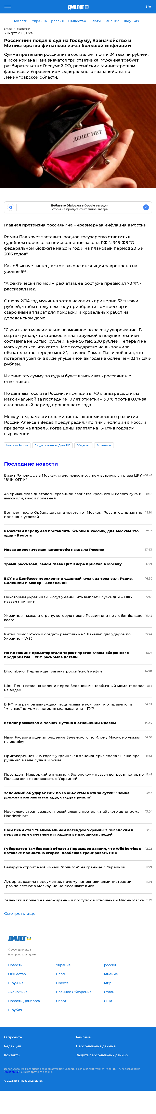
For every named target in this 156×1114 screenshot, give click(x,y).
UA (148, 7)
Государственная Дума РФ (52, 445)
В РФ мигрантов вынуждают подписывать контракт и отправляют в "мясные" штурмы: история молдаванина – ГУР (68, 706)
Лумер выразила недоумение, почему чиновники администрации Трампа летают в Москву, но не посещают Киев (67, 884)
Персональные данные (96, 1046)
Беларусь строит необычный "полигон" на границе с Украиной (65, 867)
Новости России (17, 445)
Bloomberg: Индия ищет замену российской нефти (53, 671)
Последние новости (31, 464)
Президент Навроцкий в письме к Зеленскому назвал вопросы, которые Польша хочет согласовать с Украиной (74, 776)
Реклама (83, 1037)
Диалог (8, 29)
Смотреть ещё (20, 913)
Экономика (23, 29)
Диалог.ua (11, 1071)
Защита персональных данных (102, 1055)
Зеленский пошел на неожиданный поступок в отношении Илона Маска (74, 900)
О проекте (13, 1037)
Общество (83, 445)
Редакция (12, 1046)
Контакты (12, 1055)
